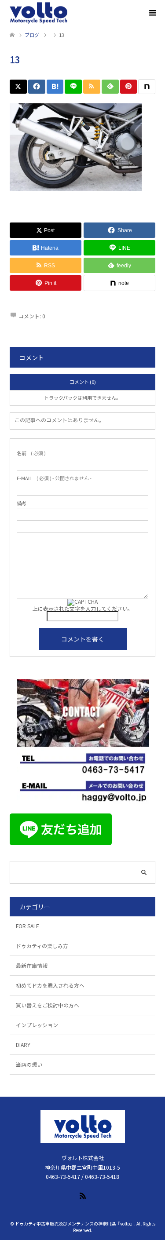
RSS (83, 1195)
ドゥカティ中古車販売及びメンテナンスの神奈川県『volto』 (74, 1223)
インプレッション (37, 1024)
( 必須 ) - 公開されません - (54, 478)
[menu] (152, 13)
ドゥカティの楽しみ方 (42, 945)
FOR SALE (27, 926)
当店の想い (29, 1064)
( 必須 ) (31, 453)
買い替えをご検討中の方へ (47, 1005)
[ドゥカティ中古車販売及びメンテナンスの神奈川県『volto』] (39, 13)
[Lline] (73, 87)
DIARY (23, 1044)
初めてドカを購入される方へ (50, 985)
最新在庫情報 (32, 965)
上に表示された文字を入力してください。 (83, 608)
